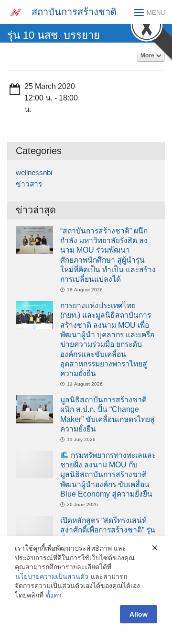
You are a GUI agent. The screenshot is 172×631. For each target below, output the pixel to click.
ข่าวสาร (29, 184)
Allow (138, 614)
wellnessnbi (34, 172)
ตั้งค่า (54, 595)
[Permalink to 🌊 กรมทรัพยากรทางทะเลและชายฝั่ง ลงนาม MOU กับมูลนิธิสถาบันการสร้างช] (34, 464)
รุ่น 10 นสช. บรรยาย (53, 35)
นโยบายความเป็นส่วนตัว (51, 576)
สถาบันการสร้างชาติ (74, 12)
